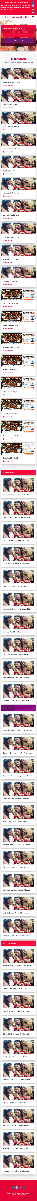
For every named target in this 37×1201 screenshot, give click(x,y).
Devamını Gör (8, 85)
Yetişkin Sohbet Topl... (11, 259)
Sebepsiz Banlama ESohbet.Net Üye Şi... (18, 495)
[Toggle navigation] (33, 17)
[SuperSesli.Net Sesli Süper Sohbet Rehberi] (18, 449)
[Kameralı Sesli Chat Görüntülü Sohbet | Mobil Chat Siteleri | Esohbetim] (18, 184)
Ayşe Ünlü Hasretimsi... (11, 127)
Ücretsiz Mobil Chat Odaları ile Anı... (16, 632)
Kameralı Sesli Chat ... (11, 193)
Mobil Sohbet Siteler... (11, 325)
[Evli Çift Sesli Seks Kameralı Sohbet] (18, 162)
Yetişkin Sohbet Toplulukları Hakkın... (16, 677)
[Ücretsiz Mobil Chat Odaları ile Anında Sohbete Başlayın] (18, 206)
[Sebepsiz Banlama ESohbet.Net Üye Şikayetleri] (18, 73)
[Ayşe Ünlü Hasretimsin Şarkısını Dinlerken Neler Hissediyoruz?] (18, 118)
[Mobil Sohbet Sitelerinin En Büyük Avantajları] (18, 316)
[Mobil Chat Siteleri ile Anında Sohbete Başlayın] (18, 360)
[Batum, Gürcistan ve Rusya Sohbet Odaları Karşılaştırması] (18, 294)
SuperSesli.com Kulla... (11, 414)
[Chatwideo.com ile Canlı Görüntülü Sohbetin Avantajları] (18, 427)
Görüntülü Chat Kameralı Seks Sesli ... (16, 563)
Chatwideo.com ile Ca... (11, 436)
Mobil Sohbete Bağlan (18, 35)
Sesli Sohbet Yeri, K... (10, 392)
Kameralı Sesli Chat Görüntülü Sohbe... (17, 609)
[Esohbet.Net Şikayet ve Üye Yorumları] (18, 95)
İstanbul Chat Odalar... (11, 281)
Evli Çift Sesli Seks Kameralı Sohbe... (16, 586)
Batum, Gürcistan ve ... (11, 303)
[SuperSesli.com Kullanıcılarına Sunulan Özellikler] (18, 405)
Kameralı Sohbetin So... (11, 347)
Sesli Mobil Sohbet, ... (11, 237)
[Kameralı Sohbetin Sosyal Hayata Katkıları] (18, 338)
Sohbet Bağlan (18, 40)
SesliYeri (15, 17)
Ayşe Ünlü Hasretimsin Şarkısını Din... (16, 540)
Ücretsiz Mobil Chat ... (11, 215)
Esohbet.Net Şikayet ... (11, 105)
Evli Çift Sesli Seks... (10, 171)
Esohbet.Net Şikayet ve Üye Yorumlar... (17, 518)
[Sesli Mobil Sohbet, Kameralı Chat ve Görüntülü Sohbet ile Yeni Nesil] (18, 228)
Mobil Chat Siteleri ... (10, 370)
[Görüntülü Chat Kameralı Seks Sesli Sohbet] (18, 140)
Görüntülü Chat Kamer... (12, 149)
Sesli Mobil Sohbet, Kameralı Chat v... (16, 655)
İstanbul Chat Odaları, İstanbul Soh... (16, 700)
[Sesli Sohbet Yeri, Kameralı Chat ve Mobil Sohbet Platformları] (18, 383)
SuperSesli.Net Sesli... (11, 458)
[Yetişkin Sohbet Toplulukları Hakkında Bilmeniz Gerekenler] (18, 250)
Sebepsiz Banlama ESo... (12, 82)
